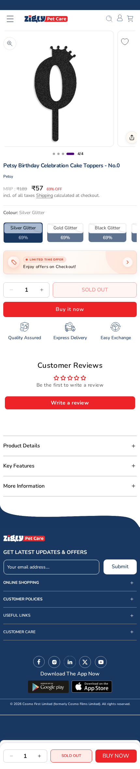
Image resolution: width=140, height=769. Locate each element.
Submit (120, 566)
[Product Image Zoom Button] (9, 43)
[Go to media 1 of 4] (54, 154)
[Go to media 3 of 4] (63, 154)
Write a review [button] (70, 402)
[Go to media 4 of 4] (70, 154)
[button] (14, 19)
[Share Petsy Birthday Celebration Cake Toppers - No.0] (132, 137)
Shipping (44, 195)
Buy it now (70, 309)
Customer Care (19, 632)
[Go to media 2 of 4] (58, 154)
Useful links (16, 615)
